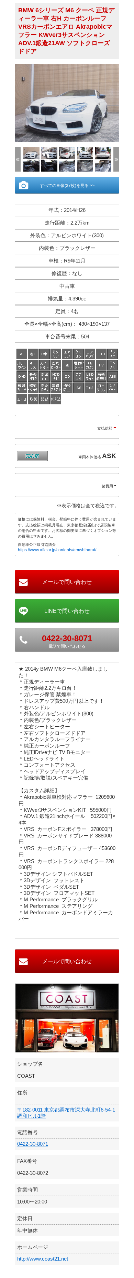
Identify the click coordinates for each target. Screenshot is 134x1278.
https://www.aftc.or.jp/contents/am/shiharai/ (57, 550)
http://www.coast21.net (42, 1259)
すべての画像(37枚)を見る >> (67, 185)
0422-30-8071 (32, 1144)
